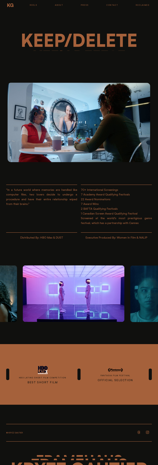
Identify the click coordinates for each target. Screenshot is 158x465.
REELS (33, 5)
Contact (112, 5)
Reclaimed (142, 5)
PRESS (85, 5)
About (59, 5)
